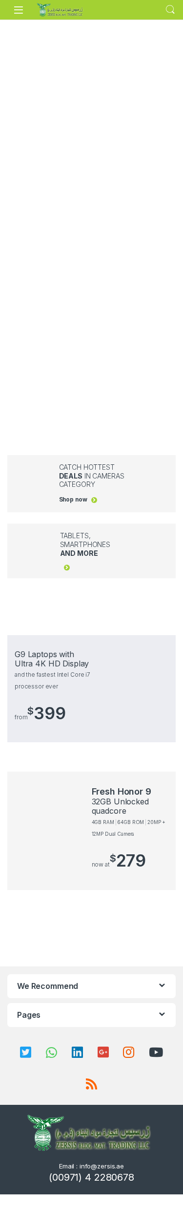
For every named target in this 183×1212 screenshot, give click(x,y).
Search (170, 9)
